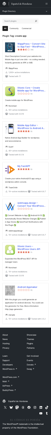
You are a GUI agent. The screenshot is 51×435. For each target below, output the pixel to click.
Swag (30, 369)
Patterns (31, 348)
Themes (30, 339)
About (5, 335)
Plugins (30, 343)
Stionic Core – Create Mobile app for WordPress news (31, 89)
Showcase (31, 335)
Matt (5, 381)
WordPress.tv (9, 369)
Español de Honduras (18, 401)
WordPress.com (10, 377)
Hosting (6, 343)
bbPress (7, 386)
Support (6, 360)
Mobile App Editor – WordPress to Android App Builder (31, 127)
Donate (31, 364)
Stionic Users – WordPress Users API (28, 247)
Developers (7, 364)
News (5, 339)
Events (30, 360)
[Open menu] (47, 3)
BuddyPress (9, 390)
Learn (5, 356)
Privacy (5, 348)
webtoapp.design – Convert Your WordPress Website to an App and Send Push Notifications (30, 204)
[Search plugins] (36, 21)
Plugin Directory (9, 11)
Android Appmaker (27, 287)
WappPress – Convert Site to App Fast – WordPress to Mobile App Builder (31, 45)
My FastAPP (23, 166)
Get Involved (33, 356)
